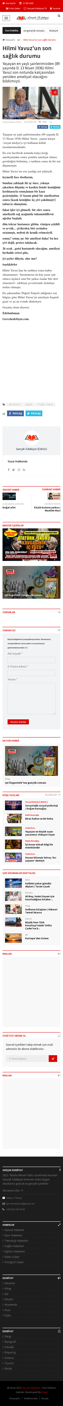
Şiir (7, 1294)
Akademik (11, 1304)
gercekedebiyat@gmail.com (20, 1203)
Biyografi (10, 1342)
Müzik (8, 1368)
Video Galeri (12, 1257)
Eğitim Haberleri (15, 1251)
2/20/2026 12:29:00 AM (52, 504)
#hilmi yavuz (14, 404)
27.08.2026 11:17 (11, 591)
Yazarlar (56, 8)
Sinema (9, 1358)
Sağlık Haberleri (14, 1246)
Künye (45, 1398)
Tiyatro (9, 1363)
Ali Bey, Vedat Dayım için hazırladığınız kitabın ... (39, 898)
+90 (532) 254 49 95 (15, 1209)
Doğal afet (9, 507)
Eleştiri (9, 1299)
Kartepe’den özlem (37, 938)
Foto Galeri (14, 8)
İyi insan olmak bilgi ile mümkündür (39, 846)
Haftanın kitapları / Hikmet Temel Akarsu (41, 911)
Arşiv (8, 1310)
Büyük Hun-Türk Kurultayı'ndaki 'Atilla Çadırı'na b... (38, 925)
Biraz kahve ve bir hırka (39, 818)
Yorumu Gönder (18, 721)
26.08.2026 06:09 (11, 553)
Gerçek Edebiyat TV (37, 8)
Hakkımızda (30, 1398)
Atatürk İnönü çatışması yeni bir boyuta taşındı (31, 557)
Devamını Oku (11, 1190)
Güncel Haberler (14, 1230)
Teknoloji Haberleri (16, 1241)
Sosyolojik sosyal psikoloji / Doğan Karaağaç (41, 807)
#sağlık (29, 404)
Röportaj (10, 1352)
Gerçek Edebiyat (31, 1387)
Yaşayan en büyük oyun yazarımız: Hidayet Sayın (40, 833)
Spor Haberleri (13, 1235)
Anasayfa (10, 39)
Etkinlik (9, 1347)
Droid (44, 1392)
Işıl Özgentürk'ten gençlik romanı (23, 30)
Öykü (8, 1315)
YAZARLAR (51, 794)
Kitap (8, 1288)
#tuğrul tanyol (45, 404)
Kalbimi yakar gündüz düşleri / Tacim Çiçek (38, 885)
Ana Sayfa (10, 3)
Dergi (8, 1336)
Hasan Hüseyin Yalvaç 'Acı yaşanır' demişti (40, 859)
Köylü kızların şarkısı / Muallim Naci (47, 509)
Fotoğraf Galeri (14, 1262)
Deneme (10, 1283)
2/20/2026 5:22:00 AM (13, 503)
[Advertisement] (31, 360)
